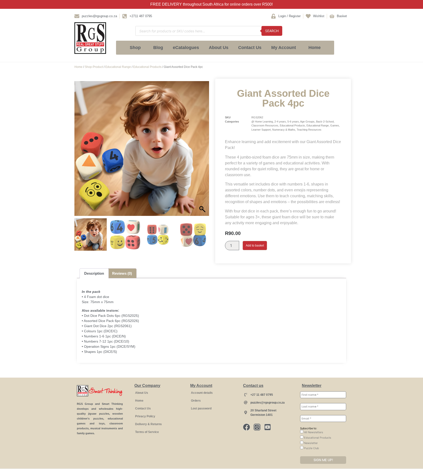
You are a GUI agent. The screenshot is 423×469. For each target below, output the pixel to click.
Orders (196, 400)
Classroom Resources (264, 125)
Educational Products (147, 67)
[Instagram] (257, 427)
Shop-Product (94, 67)
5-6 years (293, 121)
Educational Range (118, 67)
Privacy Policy (145, 416)
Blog (158, 47)
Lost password (201, 408)
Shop (135, 47)
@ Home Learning (262, 121)
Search (272, 31)
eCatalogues (186, 47)
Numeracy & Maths (283, 129)
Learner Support (261, 129)
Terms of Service (147, 432)
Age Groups (307, 121)
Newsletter (310, 443)
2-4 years (280, 121)
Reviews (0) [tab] (122, 273)
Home (314, 47)
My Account (283, 47)
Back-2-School (325, 121)
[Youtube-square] (267, 427)
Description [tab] (94, 273)
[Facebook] (246, 427)
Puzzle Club (311, 448)
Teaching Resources (309, 129)
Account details (202, 393)
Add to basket (255, 245)
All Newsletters (313, 432)
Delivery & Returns (148, 424)
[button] (203, 151)
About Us (218, 47)
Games (334, 125)
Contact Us (249, 47)
